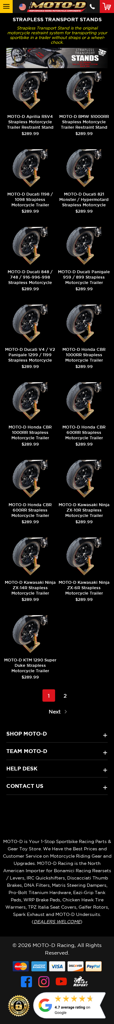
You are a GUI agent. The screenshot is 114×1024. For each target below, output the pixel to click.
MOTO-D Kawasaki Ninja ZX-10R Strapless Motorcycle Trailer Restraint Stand (84, 512)
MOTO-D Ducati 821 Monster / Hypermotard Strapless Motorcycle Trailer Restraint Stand (84, 202)
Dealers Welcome (57, 921)
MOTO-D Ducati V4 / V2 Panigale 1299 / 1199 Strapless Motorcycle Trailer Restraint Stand (30, 357)
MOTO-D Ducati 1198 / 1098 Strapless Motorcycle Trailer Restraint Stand (30, 202)
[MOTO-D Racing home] (57, 6)
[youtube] (61, 981)
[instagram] (43, 981)
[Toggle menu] (6, 6)
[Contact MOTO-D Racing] (92, 6)
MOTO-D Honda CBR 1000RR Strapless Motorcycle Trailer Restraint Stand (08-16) (30, 435)
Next (55, 711)
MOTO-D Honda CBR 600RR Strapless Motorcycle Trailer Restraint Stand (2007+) (30, 512)
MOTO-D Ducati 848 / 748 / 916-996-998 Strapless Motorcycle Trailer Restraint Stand (30, 279)
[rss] (80, 981)
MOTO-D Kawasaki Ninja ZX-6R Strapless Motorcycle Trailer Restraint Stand (84, 590)
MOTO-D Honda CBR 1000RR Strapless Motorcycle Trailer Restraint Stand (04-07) (84, 357)
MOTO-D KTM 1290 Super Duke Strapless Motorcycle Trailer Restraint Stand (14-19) (30, 668)
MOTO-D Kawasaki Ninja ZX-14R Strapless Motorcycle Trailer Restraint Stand (30, 590)
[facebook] (26, 981)
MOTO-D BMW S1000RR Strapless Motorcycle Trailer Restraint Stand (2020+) (84, 124)
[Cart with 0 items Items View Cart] (108, 6)
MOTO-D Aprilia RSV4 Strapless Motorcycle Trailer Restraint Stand (30, 122)
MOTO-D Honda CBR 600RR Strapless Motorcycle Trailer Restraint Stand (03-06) (84, 435)
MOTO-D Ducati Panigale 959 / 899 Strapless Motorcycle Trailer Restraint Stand (84, 279)
